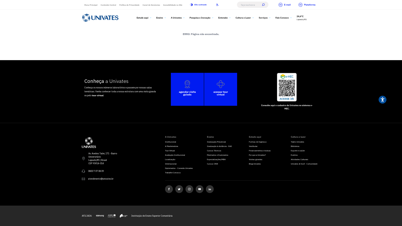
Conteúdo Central (108, 5)
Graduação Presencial (216, 142)
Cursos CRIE (212, 164)
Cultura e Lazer (243, 17)
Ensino (159, 17)
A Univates (176, 17)
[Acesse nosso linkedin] (210, 189)
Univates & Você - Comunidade (304, 164)
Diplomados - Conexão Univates (179, 168)
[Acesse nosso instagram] (189, 189)
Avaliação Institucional (175, 155)
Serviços (263, 17)
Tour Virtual (170, 150)
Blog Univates (255, 164)
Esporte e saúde (298, 150)
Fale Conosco (282, 17)
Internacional (171, 164)
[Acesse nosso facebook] (169, 189)
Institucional (170, 142)
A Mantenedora (171, 146)
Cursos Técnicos (214, 150)
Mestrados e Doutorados (217, 155)
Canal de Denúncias (151, 5)
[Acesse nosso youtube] (200, 189)
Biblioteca (295, 146)
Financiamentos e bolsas (260, 150)
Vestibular (253, 146)
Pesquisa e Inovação (200, 17)
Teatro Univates (297, 142)
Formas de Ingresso (257, 142)
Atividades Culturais (299, 159)
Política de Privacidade (129, 5)
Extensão (223, 17)
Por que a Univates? (257, 155)
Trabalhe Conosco (173, 172)
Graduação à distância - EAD (219, 146)
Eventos (294, 155)
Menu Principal (91, 5)
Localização (170, 159)
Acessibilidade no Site (172, 5)
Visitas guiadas (255, 159)
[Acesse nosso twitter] (179, 189)
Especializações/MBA (216, 159)
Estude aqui (142, 17)
